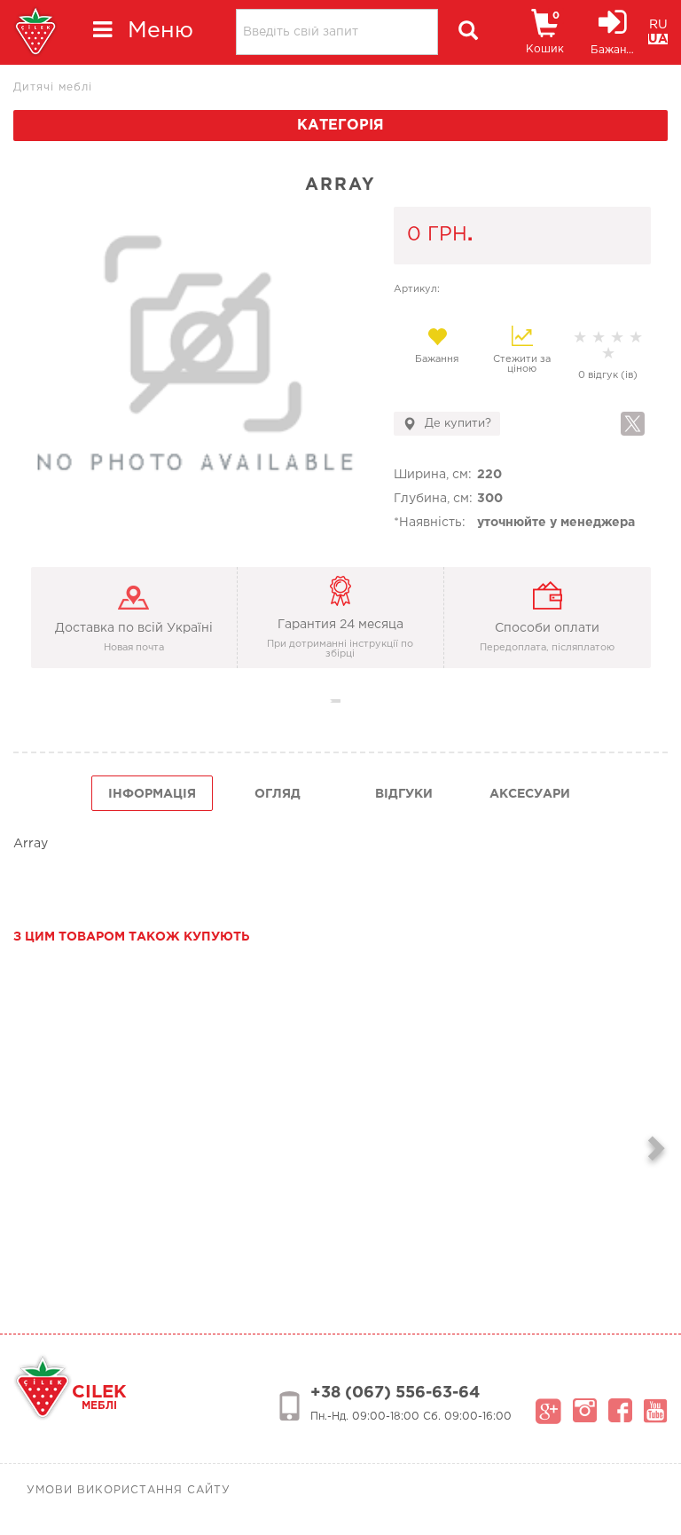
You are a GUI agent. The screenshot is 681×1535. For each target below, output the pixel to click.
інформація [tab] (152, 794)
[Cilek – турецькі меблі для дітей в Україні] (35, 32)
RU (658, 25)
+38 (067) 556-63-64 (395, 1393)
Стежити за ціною (522, 364)
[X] (633, 424)
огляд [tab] (277, 794)
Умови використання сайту (129, 1490)
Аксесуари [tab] (529, 794)
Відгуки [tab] (404, 794)
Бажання (436, 359)
